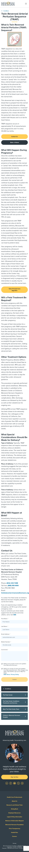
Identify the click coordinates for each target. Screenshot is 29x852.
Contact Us (14, 136)
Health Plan (14, 832)
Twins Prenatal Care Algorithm (14, 289)
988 (14, 615)
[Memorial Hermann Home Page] (8, 4)
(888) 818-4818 (13, 586)
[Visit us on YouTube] (14, 783)
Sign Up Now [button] (14, 777)
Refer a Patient (14, 142)
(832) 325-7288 (12, 583)
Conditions (6, 11)
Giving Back (14, 809)
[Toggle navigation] (26, 3)
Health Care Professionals (14, 797)
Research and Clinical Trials (15, 805)
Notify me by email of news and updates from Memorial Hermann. (15, 664)
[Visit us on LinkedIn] (6, 783)
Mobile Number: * (6, 642)
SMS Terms (7, 674)
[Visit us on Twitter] (18, 783)
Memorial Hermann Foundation (14, 824)
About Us (14, 801)
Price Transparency (14, 828)
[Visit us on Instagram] (22, 783)
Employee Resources (14, 813)
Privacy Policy (15, 674)
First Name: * (4, 618)
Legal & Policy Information (14, 817)
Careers (14, 836)
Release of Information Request (14, 821)
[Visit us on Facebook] (10, 783)
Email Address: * (5, 634)
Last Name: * (4, 626)
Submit (14, 679)
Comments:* (4, 649)
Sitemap (14, 843)
